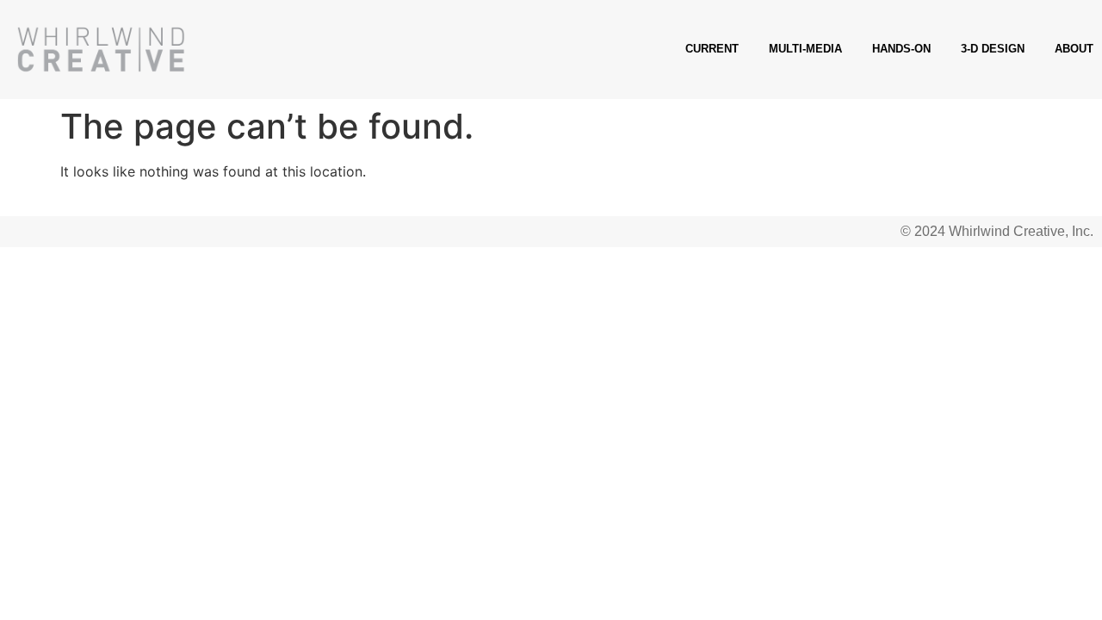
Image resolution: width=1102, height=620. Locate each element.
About (1074, 48)
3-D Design (993, 48)
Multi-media (805, 48)
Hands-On (901, 48)
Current (712, 48)
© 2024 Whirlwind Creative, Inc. (997, 231)
